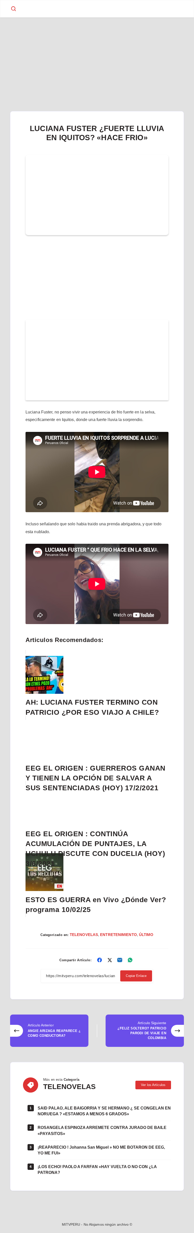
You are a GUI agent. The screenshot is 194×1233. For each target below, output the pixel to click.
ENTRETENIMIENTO (118, 934)
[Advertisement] (97, 54)
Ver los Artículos (153, 1085)
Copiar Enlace (136, 976)
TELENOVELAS (84, 934)
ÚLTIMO (146, 934)
